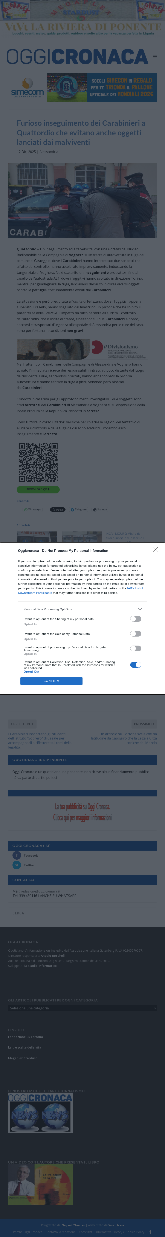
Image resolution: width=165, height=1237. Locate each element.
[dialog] (82, 619)
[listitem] (82, 609)
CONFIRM (52, 681)
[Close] (157, 551)
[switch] (135, 619)
